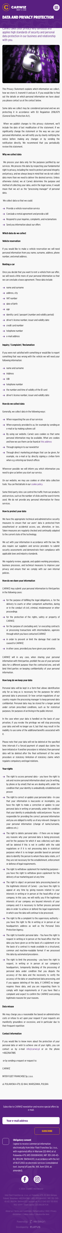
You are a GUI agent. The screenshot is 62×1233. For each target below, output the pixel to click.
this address (46, 441)
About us (9, 1211)
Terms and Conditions (22, 1211)
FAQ (47, 1211)
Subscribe (47, 1131)
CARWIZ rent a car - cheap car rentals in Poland (14, 7)
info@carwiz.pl (33, 1049)
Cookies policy (28, 1214)
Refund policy (38, 1211)
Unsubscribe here (42, 1214)
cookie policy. (37, 484)
